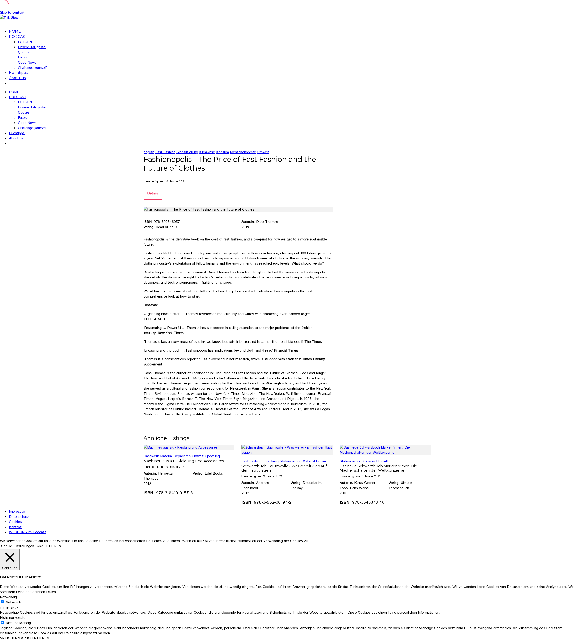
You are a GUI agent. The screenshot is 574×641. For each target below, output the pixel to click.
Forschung (271, 461)
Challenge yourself (32, 67)
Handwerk (151, 456)
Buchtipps (18, 73)
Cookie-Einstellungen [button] (17, 546)
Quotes (24, 52)
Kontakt (15, 527)
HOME (15, 31)
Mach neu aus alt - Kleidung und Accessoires (184, 461)
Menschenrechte (243, 152)
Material (166, 456)
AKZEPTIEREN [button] (48, 546)
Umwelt (263, 152)
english (149, 152)
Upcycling (212, 456)
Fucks (22, 57)
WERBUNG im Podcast (27, 532)
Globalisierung (187, 152)
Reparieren (182, 456)
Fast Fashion (165, 152)
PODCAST (18, 37)
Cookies (15, 521)
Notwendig (14, 602)
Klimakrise (207, 152)
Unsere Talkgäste (32, 47)
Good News (27, 62)
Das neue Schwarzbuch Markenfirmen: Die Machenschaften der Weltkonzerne (378, 468)
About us (17, 78)
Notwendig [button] (8, 597)
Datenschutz (19, 516)
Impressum (17, 511)
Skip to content (12, 12)
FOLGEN (25, 42)
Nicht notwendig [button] (12, 617)
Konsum (222, 152)
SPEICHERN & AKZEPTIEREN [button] (24, 638)
